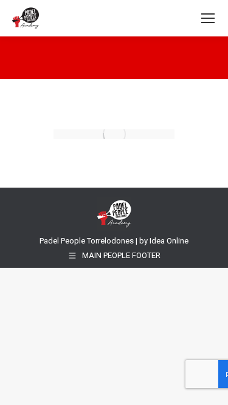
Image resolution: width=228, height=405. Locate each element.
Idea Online (169, 240)
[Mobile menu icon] (208, 18)
